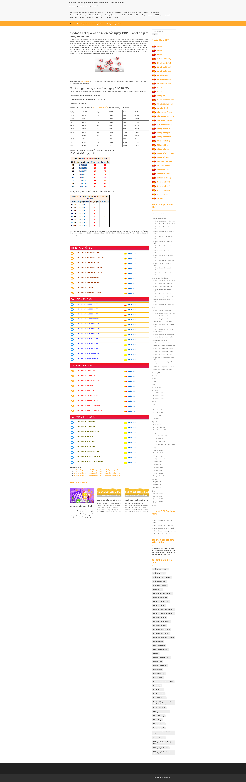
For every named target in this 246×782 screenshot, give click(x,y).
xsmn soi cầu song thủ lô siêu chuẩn (164, 334)
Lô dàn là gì (87, 51)
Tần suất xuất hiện (164, 161)
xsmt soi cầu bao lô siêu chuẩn (162, 343)
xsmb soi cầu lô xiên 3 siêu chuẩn (163, 286)
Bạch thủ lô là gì (101, 43)
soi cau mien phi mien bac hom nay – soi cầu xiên (96, 2)
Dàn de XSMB (80, 49)
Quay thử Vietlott (164, 194)
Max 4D (160, 92)
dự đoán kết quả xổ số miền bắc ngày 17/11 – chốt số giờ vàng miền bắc (97, 475)
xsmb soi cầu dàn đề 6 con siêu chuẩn (162, 247)
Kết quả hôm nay (146, 15)
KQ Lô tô (99, 17)
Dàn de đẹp (138, 47)
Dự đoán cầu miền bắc (113, 12)
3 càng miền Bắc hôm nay (84, 41)
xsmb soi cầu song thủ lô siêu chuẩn (164, 304)
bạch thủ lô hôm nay (89, 43)
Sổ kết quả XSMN (164, 67)
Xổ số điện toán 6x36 (165, 100)
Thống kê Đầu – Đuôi (165, 153)
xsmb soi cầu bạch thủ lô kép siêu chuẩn (163, 227)
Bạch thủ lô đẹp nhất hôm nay (163, 613)
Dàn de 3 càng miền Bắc (161, 657)
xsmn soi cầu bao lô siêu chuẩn (162, 310)
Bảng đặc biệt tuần (94, 45)
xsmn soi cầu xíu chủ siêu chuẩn (163, 337)
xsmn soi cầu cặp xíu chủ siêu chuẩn (164, 313)
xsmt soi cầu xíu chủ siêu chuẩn (162, 369)
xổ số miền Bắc (85, 81)
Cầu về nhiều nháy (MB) (160, 435)
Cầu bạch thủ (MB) (164, 112)
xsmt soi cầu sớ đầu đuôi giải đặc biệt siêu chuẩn (163, 363)
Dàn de (81, 47)
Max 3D (160, 88)
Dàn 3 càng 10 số (137, 45)
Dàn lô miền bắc (111, 49)
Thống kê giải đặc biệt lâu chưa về (102, 53)
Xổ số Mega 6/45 (164, 79)
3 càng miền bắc (158, 573)
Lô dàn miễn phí (96, 51)
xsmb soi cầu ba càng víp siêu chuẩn (109, 500)
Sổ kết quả (158, 15)
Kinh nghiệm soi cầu (111, 15)
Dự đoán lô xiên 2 (159, 708)
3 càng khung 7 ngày (136, 39)
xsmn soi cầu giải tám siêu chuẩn (163, 319)
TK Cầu (81, 17)
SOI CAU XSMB (165, 777)
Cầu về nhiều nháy (164, 124)
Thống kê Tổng (163, 157)
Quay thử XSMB (163, 182)
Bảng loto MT (157, 481)
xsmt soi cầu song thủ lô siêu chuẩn (164, 366)
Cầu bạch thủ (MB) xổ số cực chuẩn (164, 444)
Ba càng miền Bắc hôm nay (125, 41)
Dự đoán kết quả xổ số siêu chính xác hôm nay (162, 703)
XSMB (123, 15)
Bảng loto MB (157, 487)
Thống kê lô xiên (164, 137)
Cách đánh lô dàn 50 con (108, 45)
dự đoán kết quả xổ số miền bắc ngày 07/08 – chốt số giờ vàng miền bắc (97, 472)
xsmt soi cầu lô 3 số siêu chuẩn (162, 354)
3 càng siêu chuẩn (98, 41)
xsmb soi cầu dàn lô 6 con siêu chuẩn (162, 273)
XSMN (130, 15)
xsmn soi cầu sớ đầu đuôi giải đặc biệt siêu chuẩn (163, 330)
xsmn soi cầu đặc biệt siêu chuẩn (163, 316)
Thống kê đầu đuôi (164, 129)
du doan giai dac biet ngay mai (126, 49)
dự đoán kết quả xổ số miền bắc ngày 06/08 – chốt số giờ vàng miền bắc (97, 470)
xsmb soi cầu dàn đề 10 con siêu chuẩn (163, 256)
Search (155, 34)
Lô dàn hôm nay (78, 51)
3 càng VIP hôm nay (110, 41)
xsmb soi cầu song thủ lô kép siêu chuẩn (82, 506)
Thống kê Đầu (163, 145)
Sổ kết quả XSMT (164, 71)
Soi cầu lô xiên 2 (158, 738)
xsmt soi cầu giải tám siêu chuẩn (163, 351)
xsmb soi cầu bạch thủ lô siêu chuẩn (164, 260)
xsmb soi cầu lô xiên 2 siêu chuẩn (163, 283)
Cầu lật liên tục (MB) (165, 116)
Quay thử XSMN (163, 186)
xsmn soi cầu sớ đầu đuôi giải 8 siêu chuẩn (164, 325)
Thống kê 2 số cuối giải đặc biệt (162, 743)
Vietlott (167, 15)
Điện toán (73, 17)
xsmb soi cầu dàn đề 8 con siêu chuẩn (162, 251)
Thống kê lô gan (163, 133)
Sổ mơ (116, 17)
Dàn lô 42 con (101, 49)
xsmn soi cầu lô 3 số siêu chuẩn (162, 321)
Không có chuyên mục (160, 712)
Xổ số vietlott (162, 75)
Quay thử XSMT (163, 190)
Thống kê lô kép (163, 141)
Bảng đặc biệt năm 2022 (80, 45)
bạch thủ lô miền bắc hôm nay (130, 43)
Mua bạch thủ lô (107, 51)
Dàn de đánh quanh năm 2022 (124, 47)
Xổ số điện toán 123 (165, 104)
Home (71, 24)
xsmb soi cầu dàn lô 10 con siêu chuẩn (162, 264)
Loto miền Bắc (163, 170)
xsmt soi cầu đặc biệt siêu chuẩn (163, 348)
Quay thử (108, 17)
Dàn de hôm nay (158, 673)
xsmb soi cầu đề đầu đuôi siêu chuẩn (164, 280)
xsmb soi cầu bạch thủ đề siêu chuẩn (137, 500)
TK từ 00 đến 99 (163, 165)
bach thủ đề (138, 41)
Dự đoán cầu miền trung (78, 15)
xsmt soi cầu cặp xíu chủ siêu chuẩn (164, 345)
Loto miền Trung (164, 178)
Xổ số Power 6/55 (164, 83)
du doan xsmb (158, 641)
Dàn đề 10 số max (90, 49)
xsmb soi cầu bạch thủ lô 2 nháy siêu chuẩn (164, 232)
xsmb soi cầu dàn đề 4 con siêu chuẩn (162, 242)
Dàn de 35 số (110, 47)
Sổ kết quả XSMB (164, 63)
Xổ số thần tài (162, 108)
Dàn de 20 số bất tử (100, 47)
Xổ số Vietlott (157, 415)
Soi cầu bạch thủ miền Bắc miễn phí (124, 51)
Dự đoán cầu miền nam (151, 12)
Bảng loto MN (157, 484)
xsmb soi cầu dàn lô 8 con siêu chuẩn (162, 290)
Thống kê (90, 17)
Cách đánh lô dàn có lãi (124, 45)
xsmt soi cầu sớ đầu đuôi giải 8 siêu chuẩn (164, 358)
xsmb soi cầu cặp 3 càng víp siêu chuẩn (163, 237)
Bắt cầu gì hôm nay (95, 15)
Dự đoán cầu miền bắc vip (132, 12)
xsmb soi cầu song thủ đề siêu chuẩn (164, 297)
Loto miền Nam (163, 174)
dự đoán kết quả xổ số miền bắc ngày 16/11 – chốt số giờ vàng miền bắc (97, 473)
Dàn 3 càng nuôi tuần (160, 649)
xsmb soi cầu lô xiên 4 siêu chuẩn (163, 294)
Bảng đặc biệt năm (159, 617)
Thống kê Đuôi (163, 149)
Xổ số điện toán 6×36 (159, 430)
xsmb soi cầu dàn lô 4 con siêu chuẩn (162, 269)
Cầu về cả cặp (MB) (165, 120)
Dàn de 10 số (89, 47)
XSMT (136, 15)
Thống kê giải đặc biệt (84, 53)
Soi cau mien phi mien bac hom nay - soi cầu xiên (87, 39)
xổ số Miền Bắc (100, 107)
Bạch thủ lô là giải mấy (113, 43)
